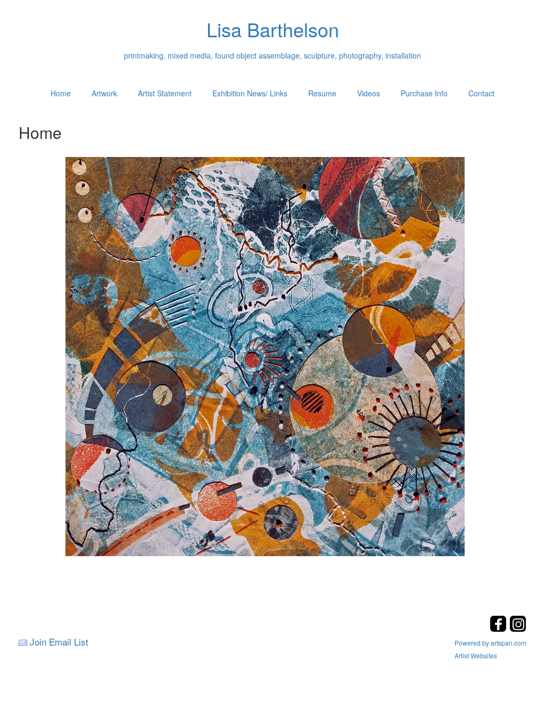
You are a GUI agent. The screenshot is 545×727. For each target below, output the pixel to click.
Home (61, 93)
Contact (481, 93)
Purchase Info (424, 93)
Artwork (104, 93)
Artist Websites (476, 655)
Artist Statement (165, 93)
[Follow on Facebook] (499, 628)
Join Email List (59, 641)
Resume (322, 93)
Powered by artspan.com (490, 642)
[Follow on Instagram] (517, 628)
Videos (368, 93)
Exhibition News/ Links (249, 93)
